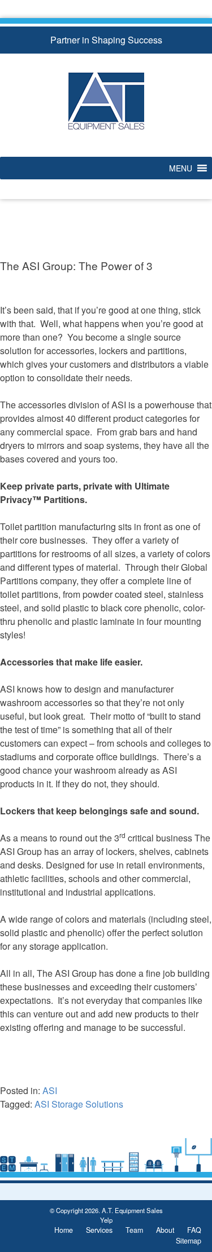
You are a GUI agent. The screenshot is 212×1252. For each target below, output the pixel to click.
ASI (49, 1090)
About (165, 1230)
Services (99, 1230)
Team (134, 1230)
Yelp (106, 1219)
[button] (180, 168)
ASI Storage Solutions (78, 1103)
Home (63, 1230)
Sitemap (188, 1241)
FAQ (194, 1230)
